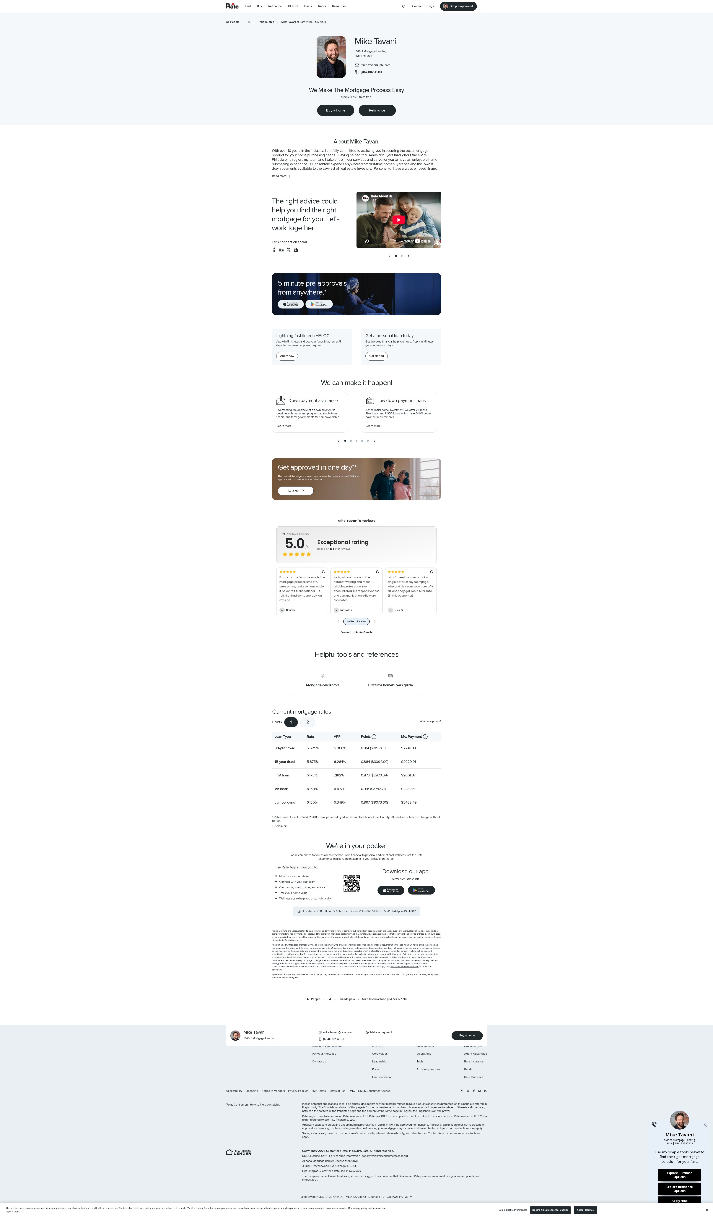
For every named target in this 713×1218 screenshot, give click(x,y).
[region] (356, 1210)
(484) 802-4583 (333, 1039)
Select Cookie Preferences (513, 1210)
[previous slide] (389, 256)
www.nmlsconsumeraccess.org (388, 1156)
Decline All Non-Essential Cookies (550, 1210)
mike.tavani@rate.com (337, 1032)
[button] (296, 490)
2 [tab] (307, 722)
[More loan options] (482, 6)
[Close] (707, 1210)
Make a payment (381, 1032)
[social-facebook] (274, 249)
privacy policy (360, 1208)
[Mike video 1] (398, 220)
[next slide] (408, 256)
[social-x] (289, 249)
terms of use (378, 1208)
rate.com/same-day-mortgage (404, 966)
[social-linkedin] (281, 249)
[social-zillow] (296, 249)
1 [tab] (291, 722)
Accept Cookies (585, 1210)
